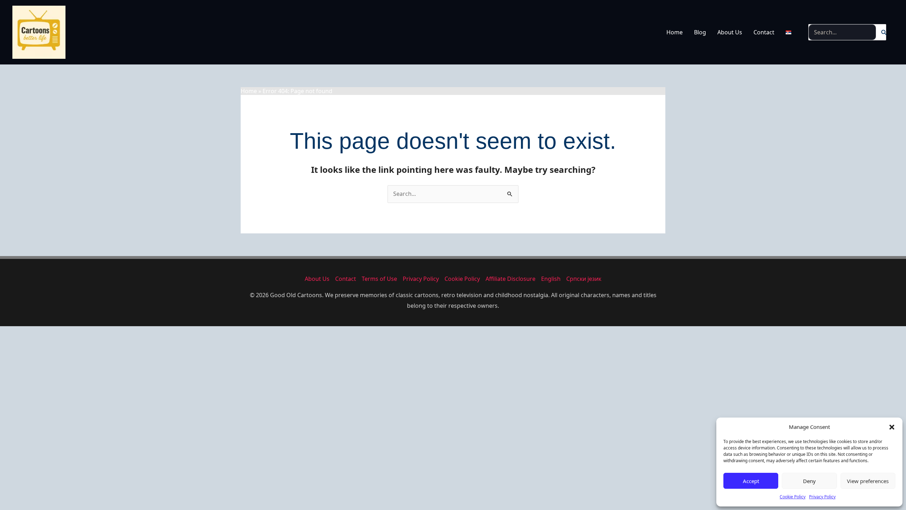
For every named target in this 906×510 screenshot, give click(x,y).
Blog (700, 32)
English (551, 279)
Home (674, 32)
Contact (763, 32)
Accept (751, 480)
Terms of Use (379, 279)
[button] (891, 427)
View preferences (868, 480)
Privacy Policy (822, 497)
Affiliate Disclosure (510, 279)
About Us (729, 32)
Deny (809, 480)
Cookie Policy (792, 497)
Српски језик (583, 279)
